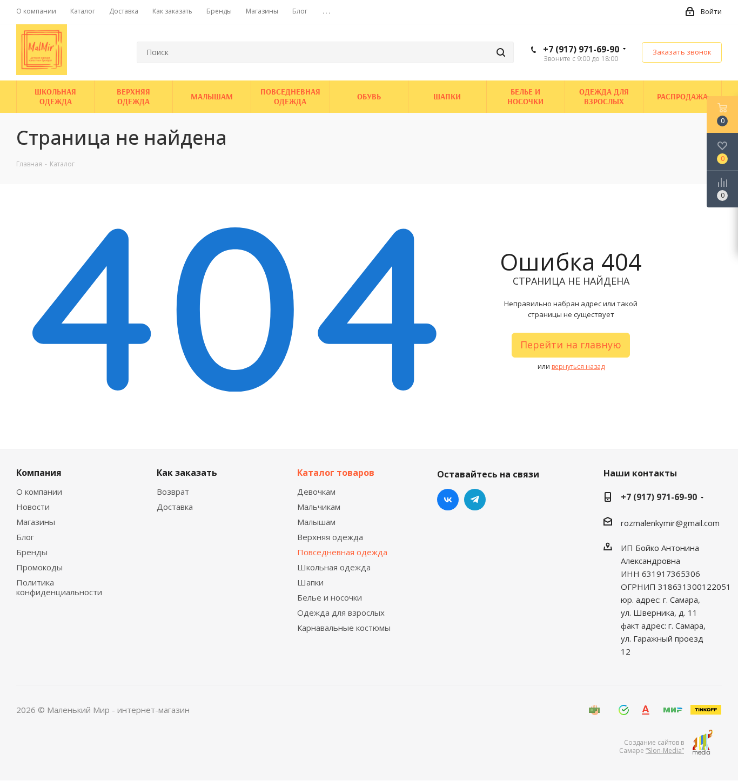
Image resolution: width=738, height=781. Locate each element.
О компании (39, 491)
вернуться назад (578, 366)
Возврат (173, 491)
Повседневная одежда (342, 552)
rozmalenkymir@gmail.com (670, 522)
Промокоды (39, 567)
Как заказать (187, 473)
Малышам (316, 521)
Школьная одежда (334, 567)
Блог (25, 536)
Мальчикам (318, 506)
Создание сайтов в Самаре (651, 746)
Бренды (32, 552)
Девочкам (316, 491)
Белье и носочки (329, 597)
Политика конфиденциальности (59, 587)
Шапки (310, 582)
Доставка (175, 506)
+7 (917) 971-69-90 (581, 49)
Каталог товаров (335, 473)
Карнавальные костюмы (344, 627)
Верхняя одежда (330, 536)
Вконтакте (448, 499)
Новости (33, 506)
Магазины (35, 521)
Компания (39, 473)
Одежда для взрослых (341, 612)
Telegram (475, 499)
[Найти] (501, 52)
